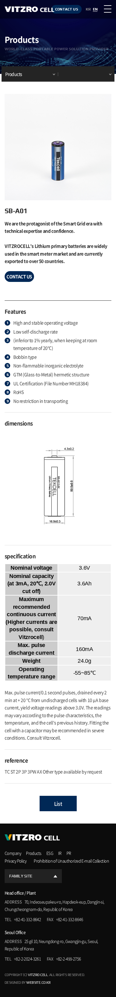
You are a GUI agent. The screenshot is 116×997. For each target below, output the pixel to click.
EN (95, 9)
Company (13, 853)
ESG (49, 853)
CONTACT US (66, 9)
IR (60, 853)
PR (69, 853)
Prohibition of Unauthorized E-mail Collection (71, 861)
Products (13, 74)
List (58, 803)
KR (88, 9)
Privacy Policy (15, 861)
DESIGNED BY (27, 982)
